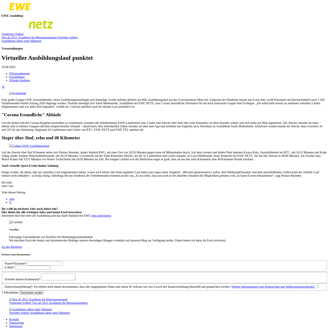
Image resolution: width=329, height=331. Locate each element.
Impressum (15, 326)
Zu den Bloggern (12, 246)
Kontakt (14, 319)
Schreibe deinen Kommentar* (23, 279)
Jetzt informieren (101, 215)
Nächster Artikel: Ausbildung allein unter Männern (40, 39)
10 (3, 86)
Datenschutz (16, 322)
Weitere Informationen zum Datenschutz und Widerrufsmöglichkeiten (273, 286)
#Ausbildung (17, 77)
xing (11, 198)
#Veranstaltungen (19, 73)
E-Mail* (10, 267)
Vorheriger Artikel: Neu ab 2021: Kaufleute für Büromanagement (29, 35)
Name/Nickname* (16, 263)
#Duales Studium (19, 80)
